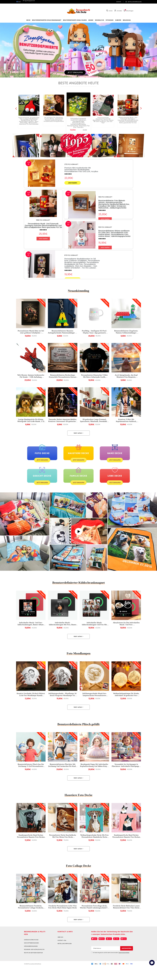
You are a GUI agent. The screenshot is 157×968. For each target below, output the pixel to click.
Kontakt (118, 2)
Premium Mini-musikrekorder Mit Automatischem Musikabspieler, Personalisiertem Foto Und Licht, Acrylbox (81, 169)
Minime (90, 20)
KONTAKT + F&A (62, 940)
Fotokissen (109, 20)
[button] (74, 76)
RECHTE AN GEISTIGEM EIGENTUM (33, 952)
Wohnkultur (99, 20)
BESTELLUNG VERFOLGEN (65, 943)
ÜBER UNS (60, 937)
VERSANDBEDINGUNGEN (31, 946)
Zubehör (118, 20)
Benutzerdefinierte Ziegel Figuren (75, 20)
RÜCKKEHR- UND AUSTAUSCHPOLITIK (34, 949)
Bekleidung (127, 20)
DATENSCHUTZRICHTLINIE (31, 940)
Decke (28, 20)
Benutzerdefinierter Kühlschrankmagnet (46, 20)
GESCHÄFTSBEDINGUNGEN (31, 943)
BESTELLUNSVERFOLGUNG (133, 2)
